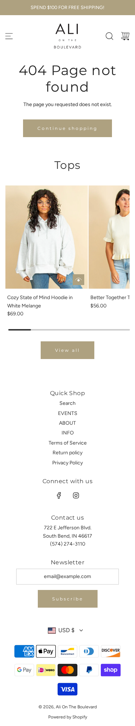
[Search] (109, 36)
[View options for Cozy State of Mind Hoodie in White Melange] (78, 279)
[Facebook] (59, 495)
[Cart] (125, 36)
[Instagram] (76, 495)
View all (67, 350)
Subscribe (67, 599)
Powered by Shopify (67, 717)
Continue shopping (67, 128)
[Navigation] (9, 36)
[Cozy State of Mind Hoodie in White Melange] (46, 237)
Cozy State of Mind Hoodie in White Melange (40, 301)
